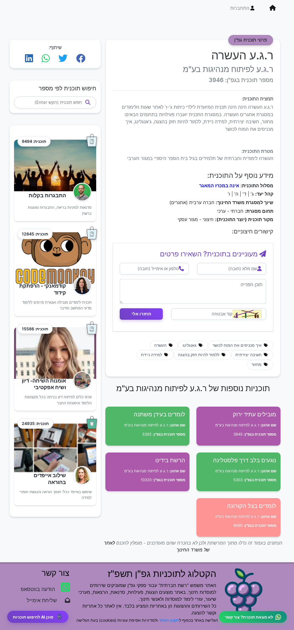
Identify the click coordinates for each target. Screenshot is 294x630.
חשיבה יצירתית (249, 354)
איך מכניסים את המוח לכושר (237, 345)
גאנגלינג (190, 345)
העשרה (161, 345)
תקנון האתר (169, 620)
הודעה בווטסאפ (38, 589)
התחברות (239, 8)
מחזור (257, 364)
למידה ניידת (152, 354)
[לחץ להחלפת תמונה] (247, 314)
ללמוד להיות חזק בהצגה (199, 354)
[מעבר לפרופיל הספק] (80, 192)
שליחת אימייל (45, 600)
